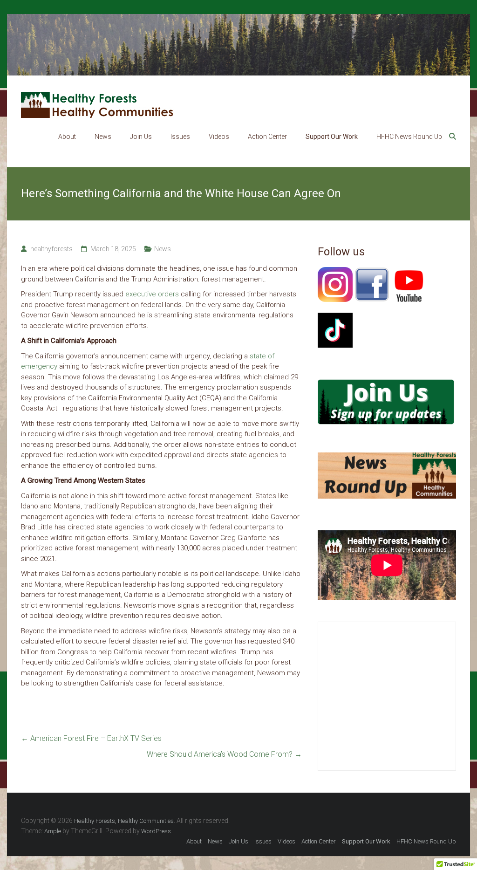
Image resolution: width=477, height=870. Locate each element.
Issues (180, 136)
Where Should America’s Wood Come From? (224, 754)
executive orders (152, 294)
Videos (219, 136)
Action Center (267, 136)
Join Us (141, 136)
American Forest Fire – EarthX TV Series (91, 738)
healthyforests (51, 249)
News (103, 136)
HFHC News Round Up (409, 136)
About (67, 136)
